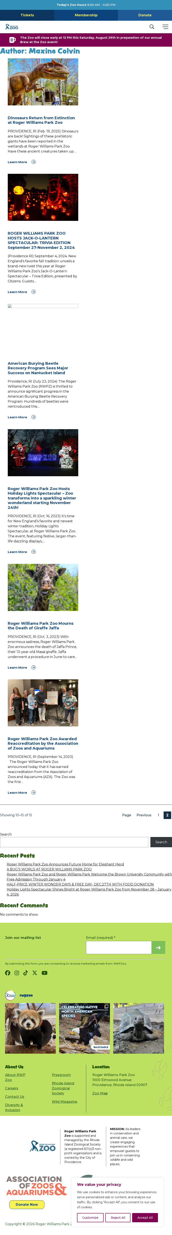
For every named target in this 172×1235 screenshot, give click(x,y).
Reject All (118, 1218)
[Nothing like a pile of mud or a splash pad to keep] (104, 1028)
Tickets (27, 15)
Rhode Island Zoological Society (63, 1088)
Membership (86, 15)
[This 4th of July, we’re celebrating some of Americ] (50, 1028)
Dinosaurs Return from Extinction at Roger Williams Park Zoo (41, 120)
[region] (117, 1202)
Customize (90, 1218)
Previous (144, 815)
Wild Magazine (64, 1102)
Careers (11, 1088)
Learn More (18, 162)
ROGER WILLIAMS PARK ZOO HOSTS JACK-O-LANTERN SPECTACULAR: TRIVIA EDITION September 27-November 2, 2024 (41, 240)
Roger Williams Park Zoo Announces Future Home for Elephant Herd (65, 864)
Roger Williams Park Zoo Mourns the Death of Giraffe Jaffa (40, 626)
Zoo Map (100, 1093)
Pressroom (61, 1075)
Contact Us (14, 1097)
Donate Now (27, 1205)
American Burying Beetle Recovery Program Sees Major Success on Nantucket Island (38, 368)
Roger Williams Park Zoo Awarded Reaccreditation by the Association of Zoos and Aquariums (43, 744)
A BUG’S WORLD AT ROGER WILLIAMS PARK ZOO (49, 869)
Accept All (145, 1218)
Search (6, 834)
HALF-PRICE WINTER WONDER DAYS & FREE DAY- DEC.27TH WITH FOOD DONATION (80, 884)
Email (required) (100, 938)
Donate (145, 15)
